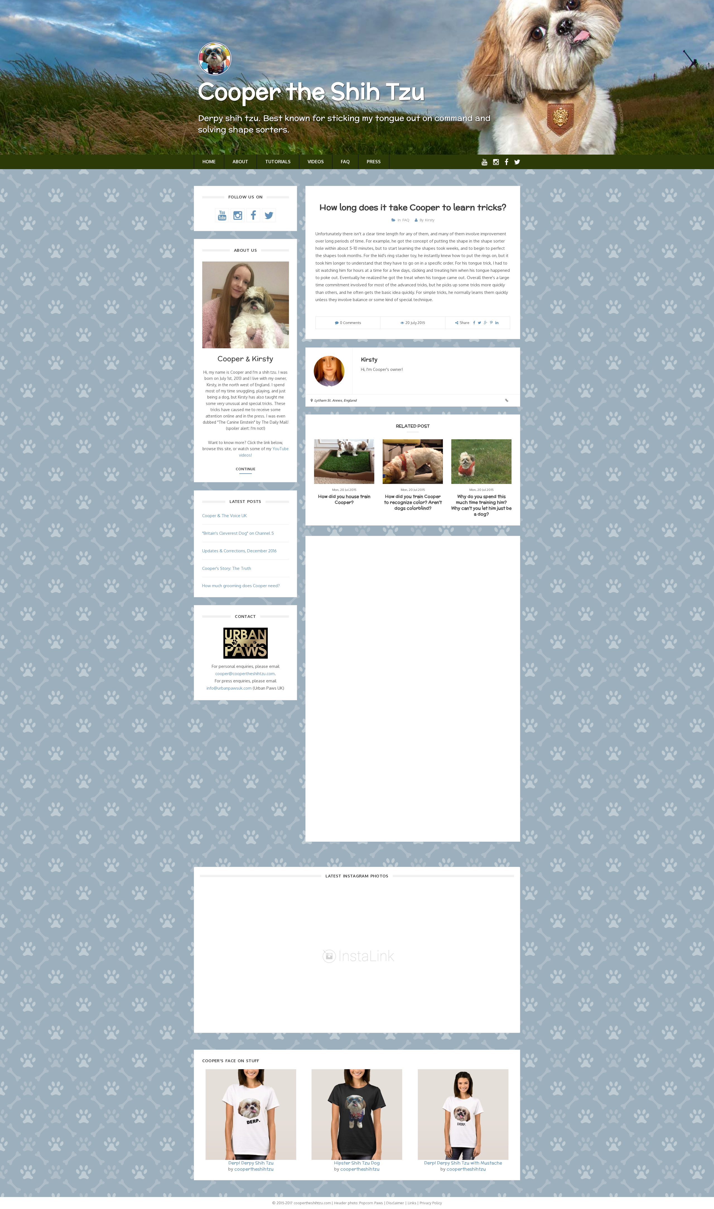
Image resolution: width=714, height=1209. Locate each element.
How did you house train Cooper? (344, 499)
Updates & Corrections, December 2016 (239, 550)
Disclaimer (395, 1203)
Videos (316, 161)
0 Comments (350, 322)
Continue (245, 469)
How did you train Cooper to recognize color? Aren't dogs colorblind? (413, 502)
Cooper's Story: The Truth (226, 568)
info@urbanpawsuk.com (229, 688)
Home (209, 161)
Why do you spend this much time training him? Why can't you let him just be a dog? (481, 505)
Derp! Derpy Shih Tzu (251, 1163)
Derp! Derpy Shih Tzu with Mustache (463, 1163)
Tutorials (278, 161)
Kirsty (429, 220)
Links (412, 1203)
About (240, 161)
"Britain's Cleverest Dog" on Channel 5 (238, 533)
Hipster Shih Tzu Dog (357, 1163)
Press (374, 161)
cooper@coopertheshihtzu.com (245, 673)
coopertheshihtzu (254, 1169)
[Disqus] (412, 615)
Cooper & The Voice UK (224, 515)
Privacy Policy (431, 1203)
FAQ (345, 161)
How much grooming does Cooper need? (241, 585)
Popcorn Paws (371, 1203)
